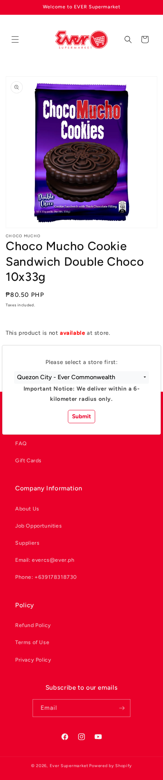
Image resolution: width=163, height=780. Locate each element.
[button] (81, 377)
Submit (81, 416)
